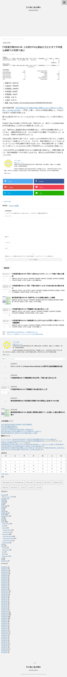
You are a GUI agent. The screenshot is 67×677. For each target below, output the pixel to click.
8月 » (6, 474)
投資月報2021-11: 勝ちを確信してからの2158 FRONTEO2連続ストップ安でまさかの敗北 (27, 444)
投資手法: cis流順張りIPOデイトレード (12, 442)
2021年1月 (4, 609)
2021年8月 (4, 597)
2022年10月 (4, 574)
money (3, 514)
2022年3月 (4, 585)
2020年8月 (4, 618)
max (38, 482)
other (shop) (5, 556)
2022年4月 (4, 584)
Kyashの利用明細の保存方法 (9, 428)
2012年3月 (4, 652)
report (3, 522)
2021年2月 (4, 608)
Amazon (4, 547)
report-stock (5, 534)
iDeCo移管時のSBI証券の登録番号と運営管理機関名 (16, 424)
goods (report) (6, 523)
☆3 (30, 487)
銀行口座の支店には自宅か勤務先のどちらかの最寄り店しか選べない (21, 431)
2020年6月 (4, 621)
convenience (5, 550)
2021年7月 (4, 599)
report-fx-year (7, 532)
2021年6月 (4, 601)
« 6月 (2, 474)
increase (19, 482)
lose (29, 482)
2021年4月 (4, 604)
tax (2, 559)
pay (2, 517)
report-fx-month (7, 201)
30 (51, 471)
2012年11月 (4, 649)
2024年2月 (4, 567)
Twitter (9, 173)
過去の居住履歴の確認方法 (9, 426)
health (4, 554)
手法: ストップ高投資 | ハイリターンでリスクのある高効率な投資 (25, 334)
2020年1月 (4, 630)
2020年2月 (4, 628)
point (2, 519)
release (57, 482)
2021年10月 (4, 594)
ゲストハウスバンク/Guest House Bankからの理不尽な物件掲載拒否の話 (36, 366)
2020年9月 (4, 616)
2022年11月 (4, 572)
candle (3, 501)
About (34, 663)
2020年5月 (4, 623)
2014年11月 (4, 643)
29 (42, 471)
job (2, 508)
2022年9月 (4, 575)
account (3, 495)
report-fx (4, 528)
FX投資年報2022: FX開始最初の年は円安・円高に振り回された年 (33, 378)
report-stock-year (8, 540)
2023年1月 (4, 568)
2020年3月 (4, 626)
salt (5, 487)
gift (2, 504)
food (3, 552)
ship (2, 544)
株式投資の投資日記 (33, 670)
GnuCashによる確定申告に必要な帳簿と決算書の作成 (17, 429)
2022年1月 (4, 589)
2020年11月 (4, 613)
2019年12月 (4, 632)
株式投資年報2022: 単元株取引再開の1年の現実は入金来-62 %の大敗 (35, 401)
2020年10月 (4, 614)
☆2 (22, 487)
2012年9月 (4, 650)
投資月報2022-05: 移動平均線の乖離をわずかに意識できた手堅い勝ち (21, 448)
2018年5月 (4, 635)
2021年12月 (4, 591)
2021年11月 (4, 592)
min (47, 482)
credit (2, 503)
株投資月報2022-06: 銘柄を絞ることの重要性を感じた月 (22, 332)
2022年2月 (4, 587)
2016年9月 (4, 638)
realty (2, 520)
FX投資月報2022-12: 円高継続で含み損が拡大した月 (30, 309)
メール (7, 242)
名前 (7, 236)
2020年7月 (4, 620)
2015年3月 (4, 642)
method (3, 511)
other (3, 525)
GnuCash (4, 505)
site (2, 558)
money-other (4, 516)
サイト (6, 248)
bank (2, 500)
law (2, 510)
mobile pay (4, 513)
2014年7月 (4, 647)
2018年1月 (4, 637)
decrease (7, 482)
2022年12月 (4, 570)
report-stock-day (7, 536)
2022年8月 (4, 577)
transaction (4, 561)
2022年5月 (4, 582)
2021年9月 (4, 596)
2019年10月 (4, 633)
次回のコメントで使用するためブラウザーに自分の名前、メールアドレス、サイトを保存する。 (29, 256)
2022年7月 (4, 579)
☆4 (38, 487)
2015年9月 (4, 640)
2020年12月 (4, 611)
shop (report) (5, 542)
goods (3, 507)
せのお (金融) (14, 205)
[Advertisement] (33, 24)
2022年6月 (4, 580)
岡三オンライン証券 (8, 496)
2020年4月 (4, 625)
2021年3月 (4, 606)
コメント (8, 216)
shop (2, 546)
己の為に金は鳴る (33, 7)
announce (4, 498)
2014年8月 (4, 645)
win (14, 487)
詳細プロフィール (18, 162)
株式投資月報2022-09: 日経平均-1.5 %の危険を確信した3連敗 (33, 297)
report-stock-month (8, 538)
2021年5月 (4, 603)
